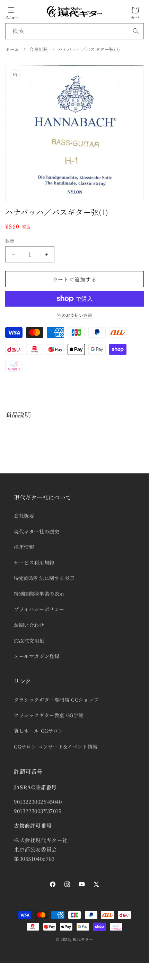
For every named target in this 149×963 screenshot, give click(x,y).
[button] (11, 10)
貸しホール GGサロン (38, 730)
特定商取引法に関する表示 (44, 578)
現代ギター (83, 939)
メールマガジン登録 (36, 656)
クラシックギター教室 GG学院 (49, 715)
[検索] (135, 31)
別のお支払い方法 (74, 315)
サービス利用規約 (34, 562)
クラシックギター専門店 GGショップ (56, 699)
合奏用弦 (38, 49)
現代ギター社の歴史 (36, 531)
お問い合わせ (29, 625)
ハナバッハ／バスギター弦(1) (89, 49)
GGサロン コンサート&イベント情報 (56, 746)
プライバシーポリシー (39, 609)
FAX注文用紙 (29, 640)
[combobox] (74, 31)
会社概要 (24, 515)
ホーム (12, 49)
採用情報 (24, 546)
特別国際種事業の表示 (39, 593)
